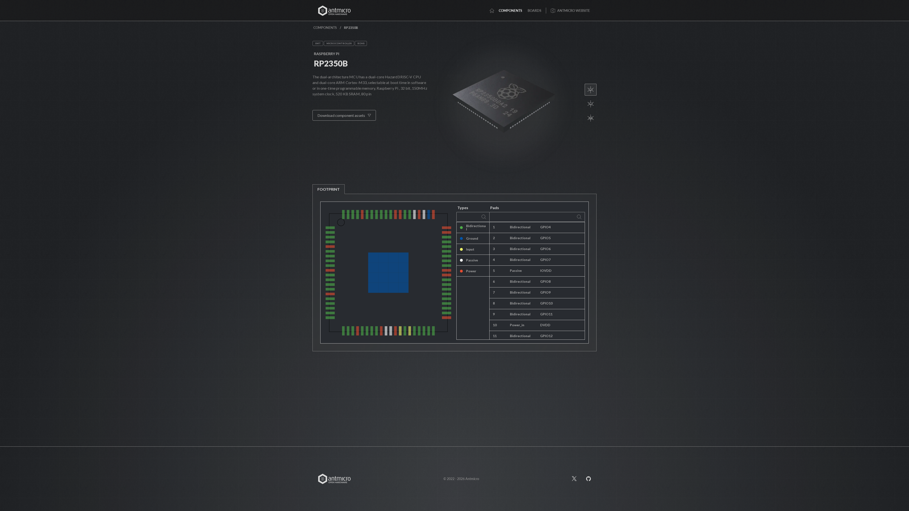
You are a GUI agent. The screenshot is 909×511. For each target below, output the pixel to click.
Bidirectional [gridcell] (476, 227)
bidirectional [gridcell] (520, 227)
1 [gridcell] (494, 227)
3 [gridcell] (494, 249)
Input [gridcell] (470, 249)
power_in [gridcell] (517, 325)
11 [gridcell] (495, 336)
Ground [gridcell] (472, 238)
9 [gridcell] (494, 314)
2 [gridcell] (494, 238)
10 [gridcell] (495, 325)
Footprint (328, 189)
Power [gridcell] (471, 271)
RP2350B (331, 63)
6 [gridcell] (494, 281)
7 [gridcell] (494, 292)
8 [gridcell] (494, 303)
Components (325, 28)
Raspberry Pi (326, 53)
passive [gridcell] (516, 271)
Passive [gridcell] (472, 260)
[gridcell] (561, 227)
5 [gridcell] (494, 271)
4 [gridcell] (494, 260)
